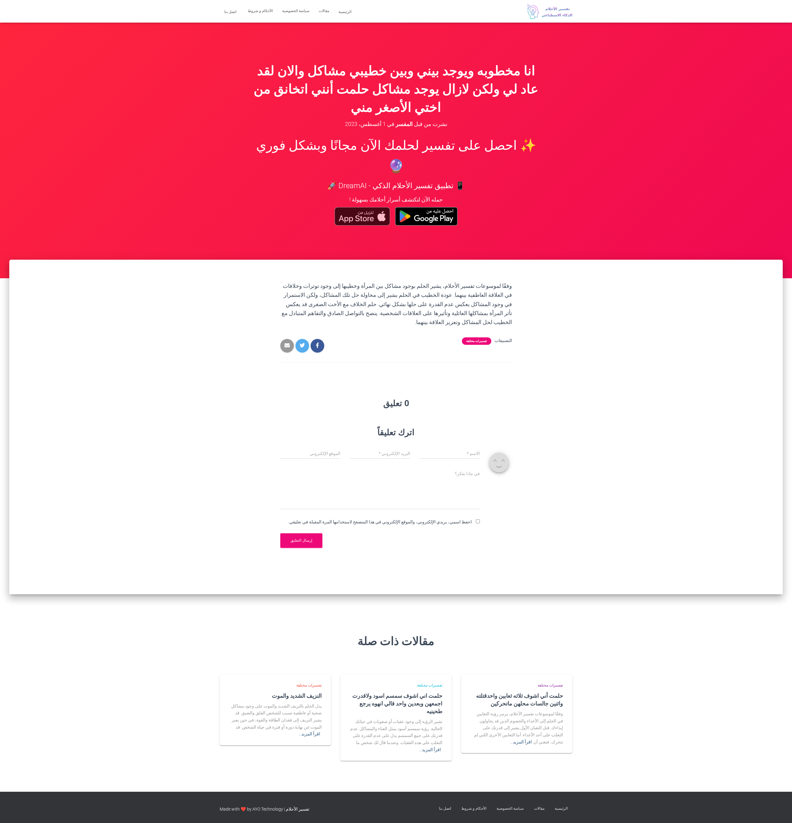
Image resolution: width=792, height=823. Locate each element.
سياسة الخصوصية (295, 11)
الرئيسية (345, 12)
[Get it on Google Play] (426, 216)
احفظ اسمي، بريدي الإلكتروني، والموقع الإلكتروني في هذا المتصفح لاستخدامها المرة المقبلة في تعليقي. (380, 521)
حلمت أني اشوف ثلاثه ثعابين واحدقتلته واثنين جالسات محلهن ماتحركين (519, 699)
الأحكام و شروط (260, 11)
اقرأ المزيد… (521, 741)
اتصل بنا (230, 12)
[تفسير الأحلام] (549, 11)
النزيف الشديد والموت (297, 695)
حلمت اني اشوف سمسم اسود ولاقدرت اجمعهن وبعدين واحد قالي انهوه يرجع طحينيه (397, 703)
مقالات (324, 11)
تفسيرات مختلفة (476, 341)
